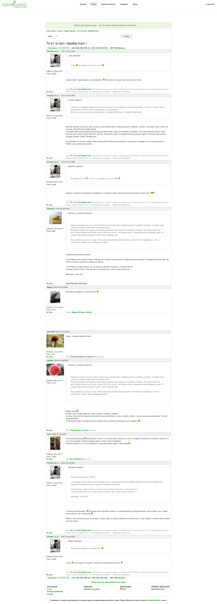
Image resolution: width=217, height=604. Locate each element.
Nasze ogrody (70, 31)
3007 (111, 48)
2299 (81, 48)
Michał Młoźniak (157, 589)
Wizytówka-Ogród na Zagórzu (82, 356)
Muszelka (50, 208)
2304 (101, 48)
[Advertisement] (108, 15)
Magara (50, 287)
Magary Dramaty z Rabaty (82, 312)
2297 (73, 48)
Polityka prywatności (55, 591)
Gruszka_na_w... (53, 51)
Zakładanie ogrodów (92, 589)
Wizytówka (83, 283)
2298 (77, 48)
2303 (97, 48)
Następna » (122, 48)
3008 (115, 48)
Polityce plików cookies (157, 600)
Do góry (49, 91)
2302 (93, 48)
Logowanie (210, 4)
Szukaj (126, 36)
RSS (124, 589)
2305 (105, 48)
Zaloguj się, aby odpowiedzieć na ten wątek (108, 582)
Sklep (135, 4)
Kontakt (50, 594)
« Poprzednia (51, 48)
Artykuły (83, 4)
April (49, 434)
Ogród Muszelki (72, 283)
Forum (93, 4)
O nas (49, 589)
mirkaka (50, 360)
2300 (85, 48)
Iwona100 (50, 331)
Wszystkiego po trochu (79, 430)
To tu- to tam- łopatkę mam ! (88, 31)
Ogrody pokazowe (108, 4)
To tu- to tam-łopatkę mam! (81, 89)
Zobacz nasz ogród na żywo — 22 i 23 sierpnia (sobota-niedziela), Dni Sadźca (105, 25)
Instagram (124, 4)
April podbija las (76, 459)
